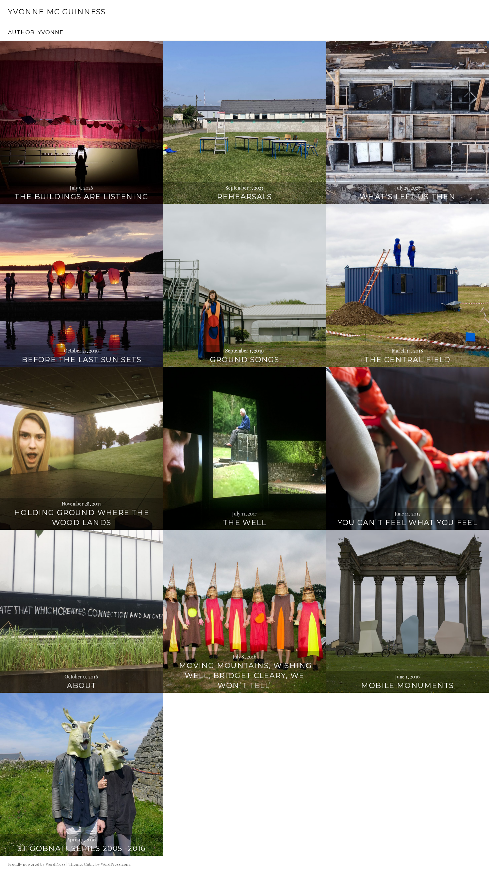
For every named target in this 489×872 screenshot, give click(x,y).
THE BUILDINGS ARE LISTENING (81, 196)
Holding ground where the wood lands (81, 517)
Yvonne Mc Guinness (57, 11)
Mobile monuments (407, 685)
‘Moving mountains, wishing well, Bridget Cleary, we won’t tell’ (244, 675)
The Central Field (407, 359)
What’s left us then (407, 196)
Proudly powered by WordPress (37, 864)
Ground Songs (244, 359)
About (81, 685)
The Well (244, 522)
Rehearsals (244, 196)
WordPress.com (115, 864)
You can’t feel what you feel (408, 522)
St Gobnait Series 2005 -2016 (81, 848)
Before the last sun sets (81, 359)
